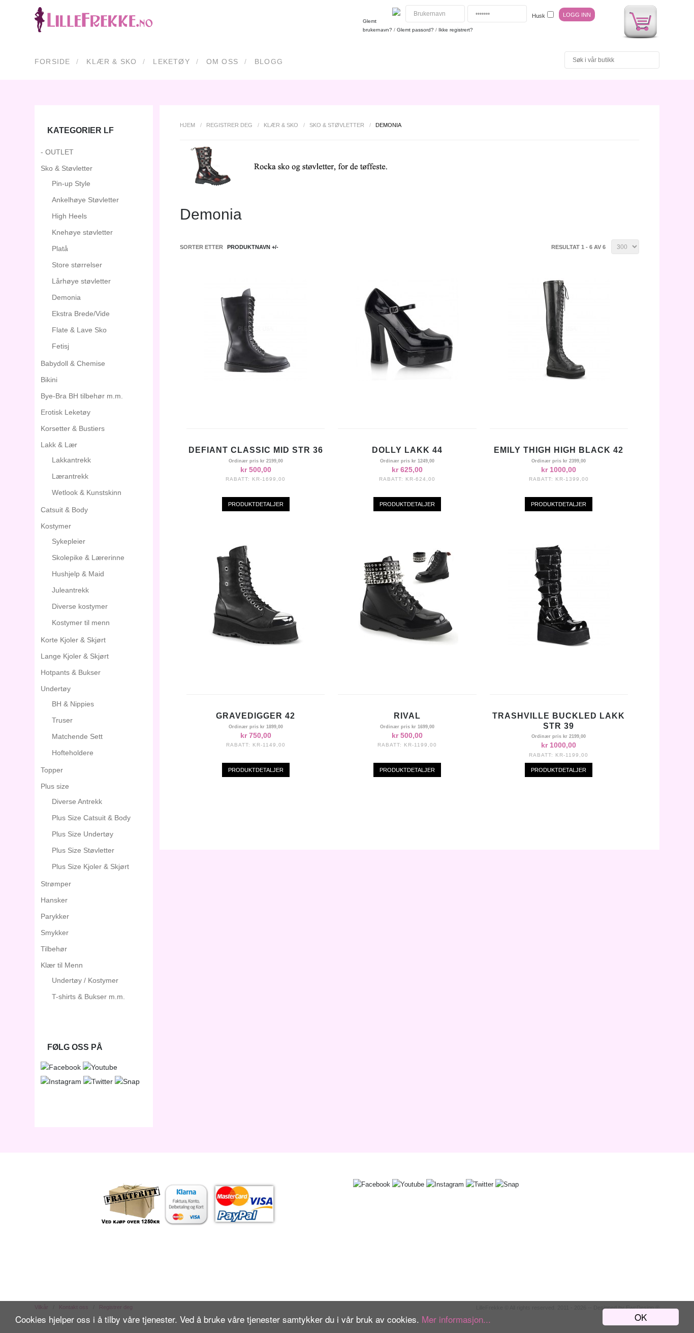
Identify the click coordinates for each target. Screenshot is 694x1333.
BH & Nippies (73, 704)
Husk (538, 16)
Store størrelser (77, 265)
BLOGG (269, 61)
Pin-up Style (71, 183)
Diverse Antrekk (77, 801)
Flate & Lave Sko (79, 330)
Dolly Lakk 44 (407, 450)
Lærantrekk (70, 476)
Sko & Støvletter (336, 125)
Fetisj (60, 346)
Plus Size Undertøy (82, 834)
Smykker (55, 932)
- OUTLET (57, 152)
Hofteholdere (72, 753)
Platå (60, 248)
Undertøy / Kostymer (85, 980)
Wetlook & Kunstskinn (86, 492)
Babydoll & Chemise (73, 363)
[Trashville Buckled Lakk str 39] (559, 644)
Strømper (56, 884)
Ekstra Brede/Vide (81, 313)
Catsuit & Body (64, 510)
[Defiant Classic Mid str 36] (255, 378)
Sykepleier (68, 541)
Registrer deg (229, 125)
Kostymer (56, 526)
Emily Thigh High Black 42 (558, 450)
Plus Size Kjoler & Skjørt (90, 866)
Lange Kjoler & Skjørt (75, 656)
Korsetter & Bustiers (73, 428)
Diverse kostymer (80, 606)
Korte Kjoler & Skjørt (73, 640)
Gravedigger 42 (255, 715)
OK (641, 1317)
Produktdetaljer (255, 504)
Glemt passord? (415, 30)
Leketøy (171, 61)
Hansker (54, 900)
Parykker (55, 916)
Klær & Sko (111, 61)
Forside (52, 61)
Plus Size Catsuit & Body (91, 818)
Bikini (49, 380)
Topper (52, 770)
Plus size (55, 786)
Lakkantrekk (71, 460)
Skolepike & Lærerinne (88, 557)
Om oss (222, 61)
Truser (62, 720)
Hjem (187, 125)
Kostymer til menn (81, 622)
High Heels (69, 216)
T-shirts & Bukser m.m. (88, 997)
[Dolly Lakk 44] (407, 378)
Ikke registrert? (455, 30)
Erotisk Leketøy (65, 412)
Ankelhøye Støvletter (85, 200)
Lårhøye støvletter (81, 281)
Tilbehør (54, 949)
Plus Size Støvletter (83, 850)
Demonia (66, 297)
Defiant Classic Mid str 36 (255, 450)
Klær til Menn (62, 965)
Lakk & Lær (59, 445)
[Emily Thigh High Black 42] (559, 378)
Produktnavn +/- (252, 247)
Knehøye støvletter (82, 232)
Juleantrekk (70, 590)
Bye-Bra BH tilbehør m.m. (82, 396)
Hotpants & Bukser (71, 672)
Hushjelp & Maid (78, 574)
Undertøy (56, 689)
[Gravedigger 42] (255, 644)
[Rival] (407, 644)
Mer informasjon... (456, 1319)
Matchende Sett (77, 736)
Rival (407, 715)
